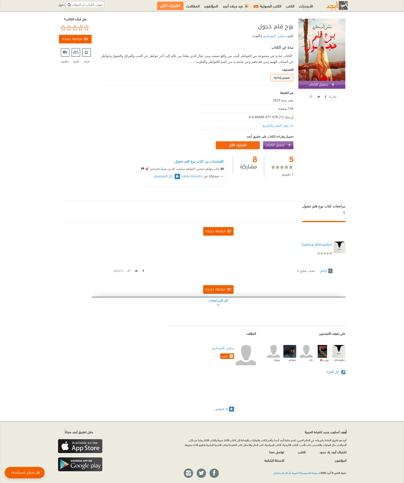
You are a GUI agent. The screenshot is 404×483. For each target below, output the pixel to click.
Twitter (318, 96)
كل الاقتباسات (163, 176)
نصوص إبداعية (282, 77)
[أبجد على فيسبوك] (214, 473)
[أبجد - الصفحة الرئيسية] (331, 5)
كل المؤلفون (221, 409)
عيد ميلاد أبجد (236, 5)
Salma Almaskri (191, 176)
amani (292, 360)
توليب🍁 (324, 360)
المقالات (193, 5)
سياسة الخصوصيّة (309, 472)
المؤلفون (211, 5)
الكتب (290, 5)
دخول (61, 5)
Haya (277, 360)
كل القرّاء (333, 371)
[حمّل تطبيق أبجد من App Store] (80, 446)
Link (128, 270)
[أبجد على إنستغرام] (188, 473)
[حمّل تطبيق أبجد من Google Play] (80, 464)
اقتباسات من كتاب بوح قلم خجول (199, 161)
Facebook (325, 96)
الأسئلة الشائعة (274, 460)
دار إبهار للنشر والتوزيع (278, 125)
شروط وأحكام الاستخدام (286, 472)
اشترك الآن (238, 145)
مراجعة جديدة (72, 39)
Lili (311, 360)
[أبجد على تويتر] (201, 473)
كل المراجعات (218, 300)
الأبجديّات (306, 5)
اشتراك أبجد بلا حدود (333, 452)
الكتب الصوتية (268, 5)
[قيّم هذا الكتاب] (75, 28)
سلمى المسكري (273, 36)
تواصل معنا (276, 452)
